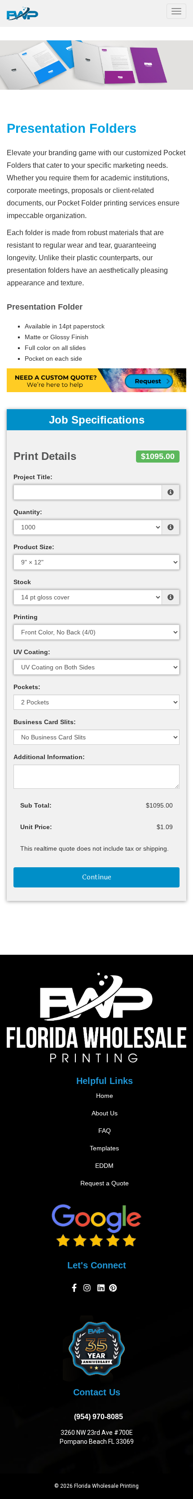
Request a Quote (104, 1183)
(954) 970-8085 (96, 1416)
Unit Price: (36, 826)
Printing (25, 617)
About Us (105, 1113)
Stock (22, 582)
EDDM (104, 1165)
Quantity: (27, 512)
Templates (104, 1148)
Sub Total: (36, 805)
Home (104, 1095)
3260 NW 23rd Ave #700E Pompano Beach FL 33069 (97, 1437)
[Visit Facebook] (75, 1290)
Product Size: (33, 547)
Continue (96, 877)
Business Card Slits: (44, 721)
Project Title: (33, 477)
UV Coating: (31, 652)
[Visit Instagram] (88, 1290)
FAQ (104, 1130)
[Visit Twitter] (101, 1290)
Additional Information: (49, 756)
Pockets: (26, 687)
